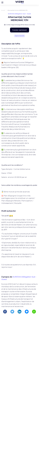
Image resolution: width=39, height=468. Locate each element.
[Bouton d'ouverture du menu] (2, 2)
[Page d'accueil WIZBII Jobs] (19, 2)
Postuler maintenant (19, 30)
